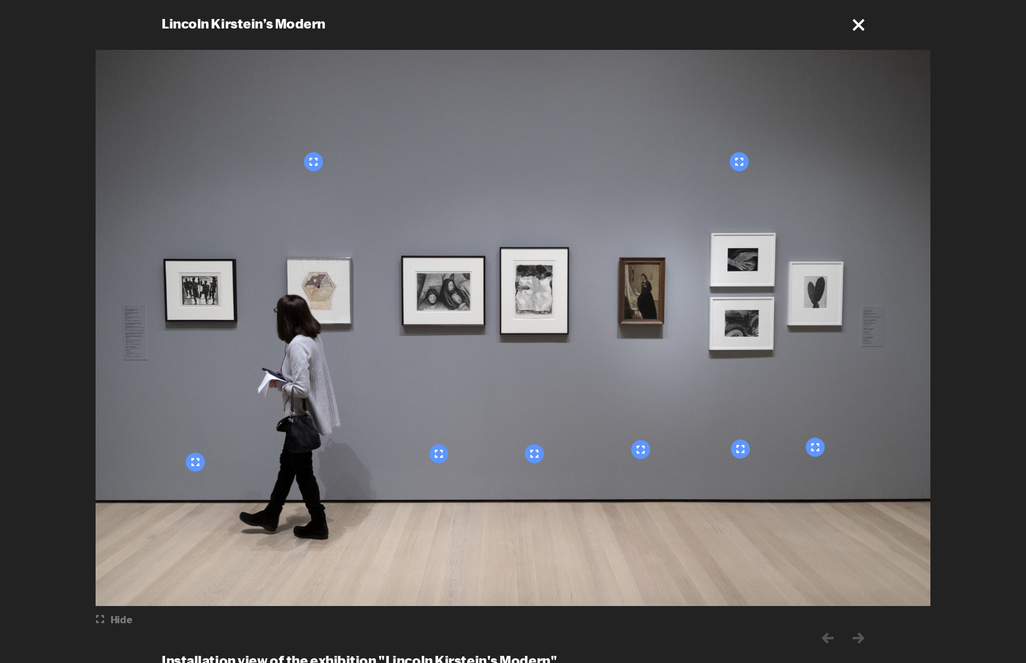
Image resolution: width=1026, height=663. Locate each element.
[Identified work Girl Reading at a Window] (640, 449)
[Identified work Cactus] (815, 447)
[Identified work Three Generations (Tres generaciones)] (439, 453)
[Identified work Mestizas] (534, 453)
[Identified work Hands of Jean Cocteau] (739, 161)
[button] (858, 25)
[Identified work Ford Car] (740, 448)
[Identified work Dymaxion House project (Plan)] (313, 161)
